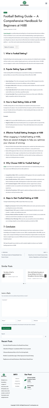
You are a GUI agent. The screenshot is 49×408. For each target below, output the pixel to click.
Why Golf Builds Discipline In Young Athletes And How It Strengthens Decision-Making (36, 274)
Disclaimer (17, 386)
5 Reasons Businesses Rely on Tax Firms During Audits (15, 352)
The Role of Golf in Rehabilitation (9, 273)
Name (4, 320)
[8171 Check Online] (25, 387)
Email (19, 320)
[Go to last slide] (4, 275)
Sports (5, 12)
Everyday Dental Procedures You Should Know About (15, 345)
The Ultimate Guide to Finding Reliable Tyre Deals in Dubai (12, 255)
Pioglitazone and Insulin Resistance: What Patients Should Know (18, 359)
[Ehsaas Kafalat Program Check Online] (25, 380)
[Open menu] (46, 3)
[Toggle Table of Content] (16, 47)
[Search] (45, 336)
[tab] (23, 283)
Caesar (6, 276)
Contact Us (17, 381)
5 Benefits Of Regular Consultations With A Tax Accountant (17, 348)
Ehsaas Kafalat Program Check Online (31, 379)
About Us (17, 378)
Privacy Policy (17, 383)
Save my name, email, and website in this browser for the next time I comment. (19, 324)
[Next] (45, 275)
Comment (4, 300)
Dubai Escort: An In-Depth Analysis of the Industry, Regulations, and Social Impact (37, 255)
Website (36, 320)
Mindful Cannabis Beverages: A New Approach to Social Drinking (18, 355)
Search (3, 334)
